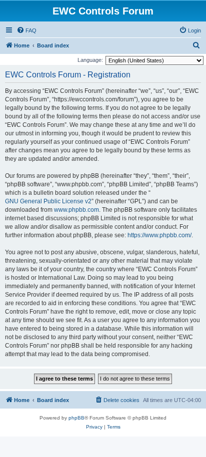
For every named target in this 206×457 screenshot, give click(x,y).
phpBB (76, 418)
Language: (90, 60)
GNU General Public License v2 (48, 201)
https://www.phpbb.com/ (160, 235)
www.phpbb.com (76, 209)
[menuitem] (26, 30)
